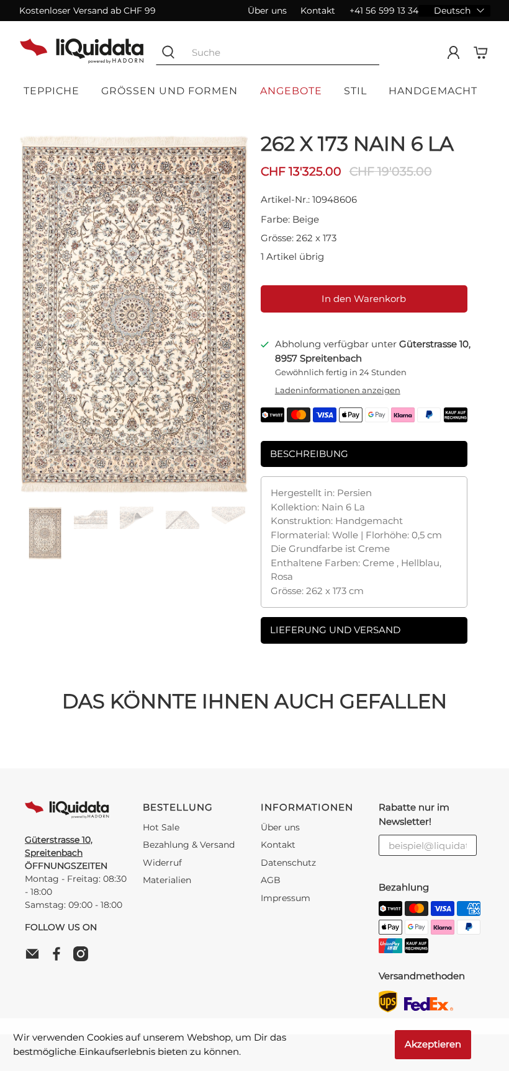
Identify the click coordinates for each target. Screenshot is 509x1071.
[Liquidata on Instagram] (83, 958)
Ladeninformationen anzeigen (337, 390)
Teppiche (51, 91)
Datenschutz (288, 862)
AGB (271, 880)
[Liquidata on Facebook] (59, 958)
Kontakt (317, 10)
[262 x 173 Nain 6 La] (134, 313)
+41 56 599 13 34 (383, 10)
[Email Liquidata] (35, 958)
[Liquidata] (82, 53)
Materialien (167, 880)
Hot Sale (161, 827)
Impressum (285, 898)
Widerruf (162, 862)
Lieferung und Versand (335, 630)
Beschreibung (309, 454)
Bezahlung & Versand (189, 844)
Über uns (267, 10)
